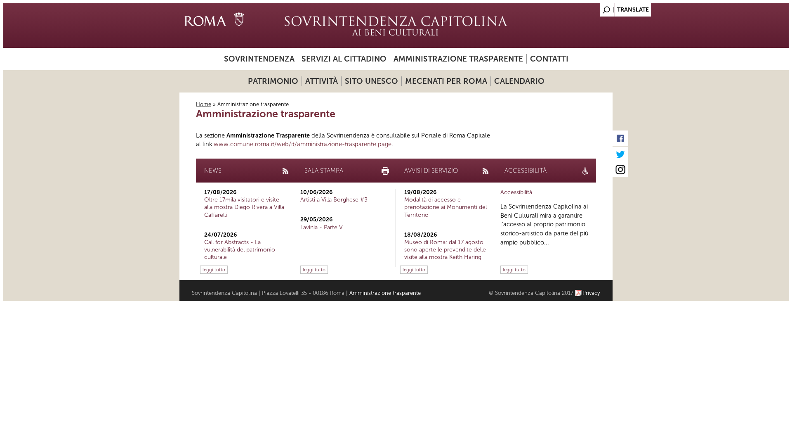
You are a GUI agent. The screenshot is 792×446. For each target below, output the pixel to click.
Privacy (591, 293)
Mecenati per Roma (446, 81)
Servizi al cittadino (344, 59)
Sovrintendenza (259, 59)
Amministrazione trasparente (458, 59)
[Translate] (585, 7)
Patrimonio (273, 81)
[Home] (396, 25)
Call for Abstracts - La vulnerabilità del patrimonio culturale (239, 250)
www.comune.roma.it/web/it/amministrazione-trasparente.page (302, 144)
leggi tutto (214, 270)
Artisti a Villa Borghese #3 (334, 199)
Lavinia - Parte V (321, 227)
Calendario (519, 81)
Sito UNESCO (371, 81)
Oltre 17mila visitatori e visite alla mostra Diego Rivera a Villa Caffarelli (244, 207)
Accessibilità (516, 192)
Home (203, 104)
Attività (321, 81)
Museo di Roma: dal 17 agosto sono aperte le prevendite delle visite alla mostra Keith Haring (445, 250)
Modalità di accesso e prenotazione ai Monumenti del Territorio (445, 207)
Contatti (549, 59)
